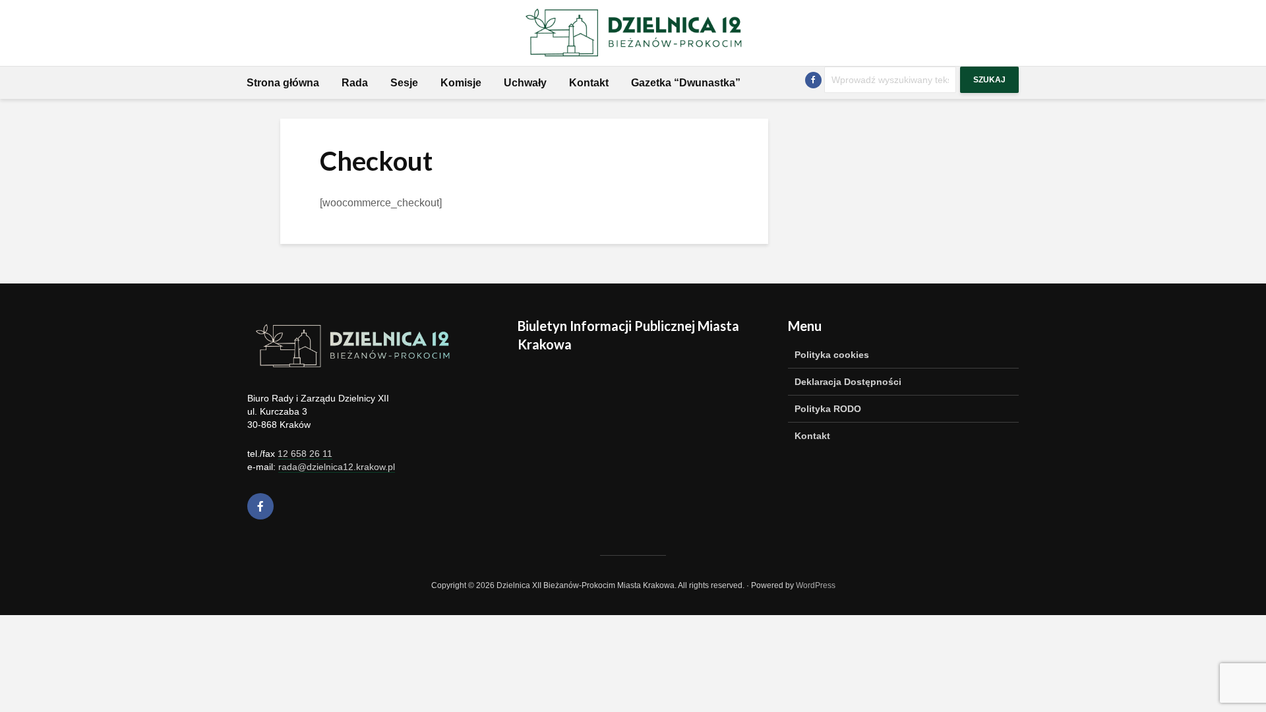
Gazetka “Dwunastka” (685, 82)
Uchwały (525, 82)
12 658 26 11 (305, 453)
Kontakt (589, 82)
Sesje (404, 82)
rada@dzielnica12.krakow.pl (336, 466)
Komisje (460, 82)
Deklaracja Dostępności (848, 381)
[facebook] (260, 506)
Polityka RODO (828, 408)
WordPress (815, 585)
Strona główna (283, 82)
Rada (355, 82)
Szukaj (989, 79)
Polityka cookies (832, 354)
